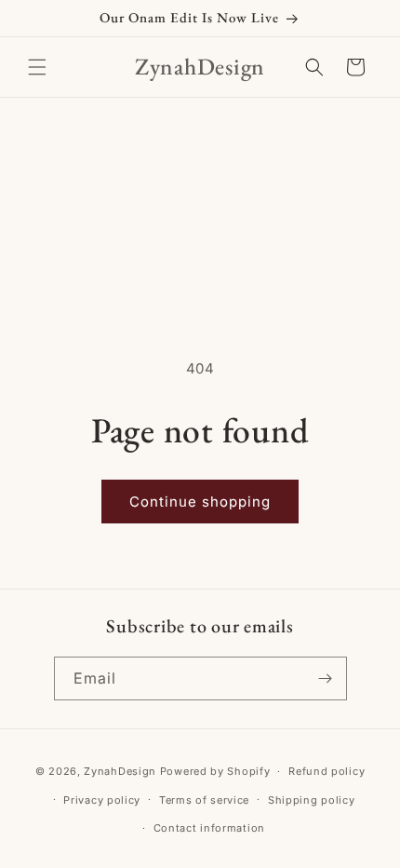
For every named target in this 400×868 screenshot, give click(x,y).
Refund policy (326, 771)
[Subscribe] (325, 678)
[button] (37, 67)
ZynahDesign (120, 771)
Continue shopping (200, 501)
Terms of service (204, 800)
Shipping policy (311, 800)
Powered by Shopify (215, 771)
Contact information (209, 827)
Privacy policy (101, 800)
